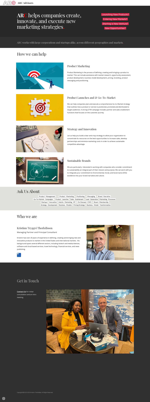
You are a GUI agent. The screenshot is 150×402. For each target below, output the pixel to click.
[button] (3, 398)
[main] (55, 20)
